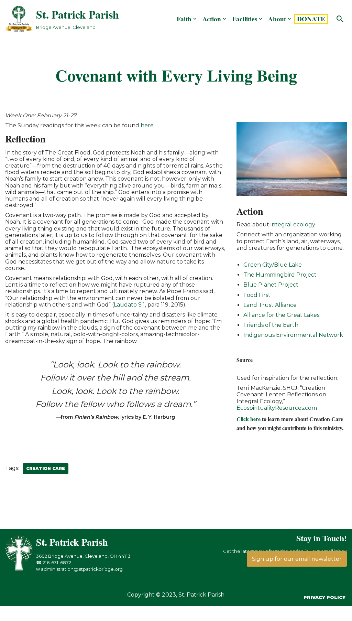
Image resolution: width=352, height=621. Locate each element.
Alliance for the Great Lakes (281, 315)
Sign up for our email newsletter (297, 559)
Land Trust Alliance (270, 305)
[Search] (340, 18)
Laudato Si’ (129, 304)
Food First (257, 295)
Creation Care (45, 468)
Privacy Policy (324, 597)
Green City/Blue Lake (272, 264)
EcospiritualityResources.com (276, 408)
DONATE (311, 18)
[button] (195, 19)
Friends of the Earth (270, 325)
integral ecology (293, 224)
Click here (248, 419)
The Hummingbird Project (280, 274)
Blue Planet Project (270, 284)
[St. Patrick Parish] (20, 569)
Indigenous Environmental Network (293, 335)
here (147, 125)
